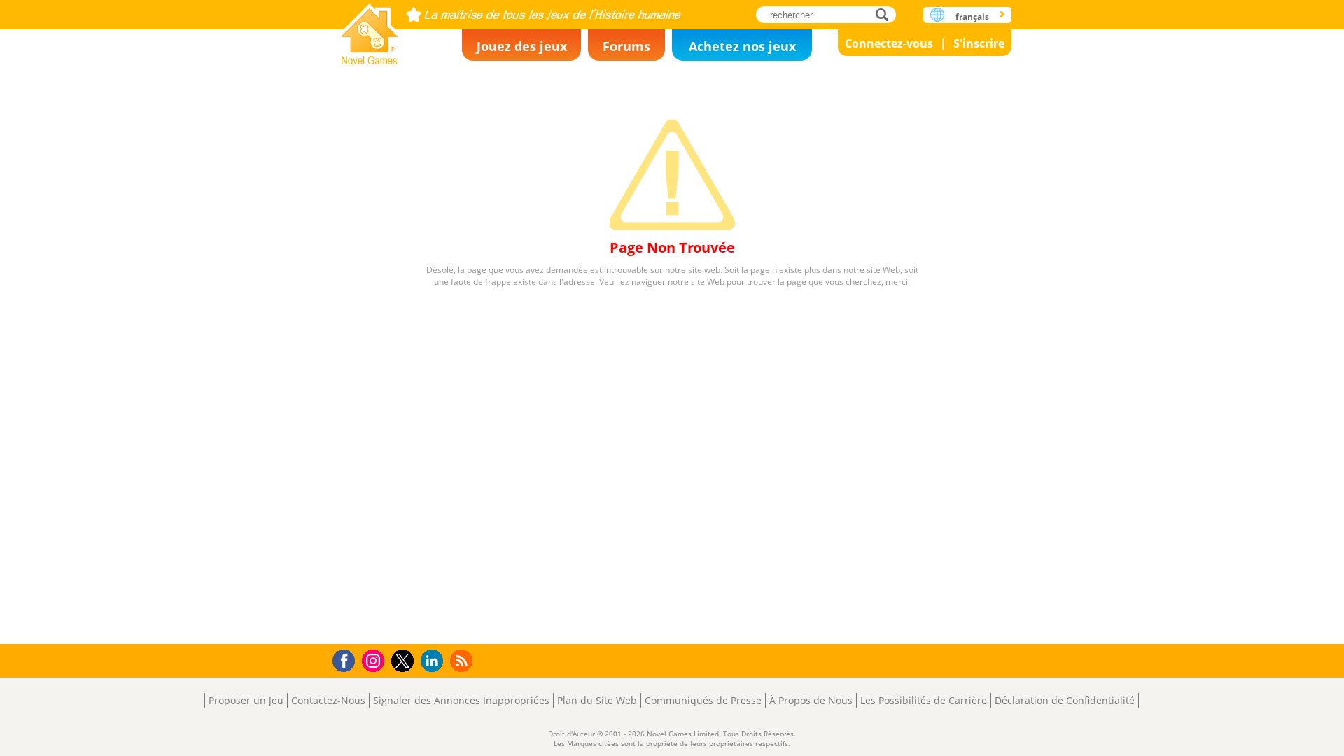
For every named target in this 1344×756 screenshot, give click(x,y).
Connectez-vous (889, 43)
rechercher (886, 14)
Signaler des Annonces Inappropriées (461, 700)
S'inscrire (978, 43)
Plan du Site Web (597, 700)
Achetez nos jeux (742, 46)
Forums (626, 46)
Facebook (347, 659)
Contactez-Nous (328, 700)
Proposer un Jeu (246, 700)
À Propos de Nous (811, 700)
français (972, 16)
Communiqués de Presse (703, 700)
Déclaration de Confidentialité (1065, 700)
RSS (463, 660)
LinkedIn (434, 661)
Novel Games (369, 30)
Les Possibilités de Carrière (923, 700)
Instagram (375, 660)
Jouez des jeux (522, 46)
